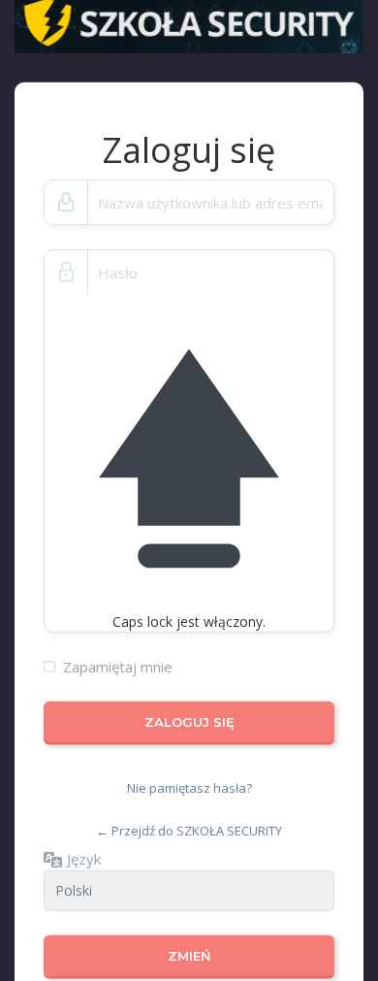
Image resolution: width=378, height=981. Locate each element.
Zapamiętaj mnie (118, 666)
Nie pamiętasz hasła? (189, 788)
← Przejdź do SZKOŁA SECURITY (189, 830)
